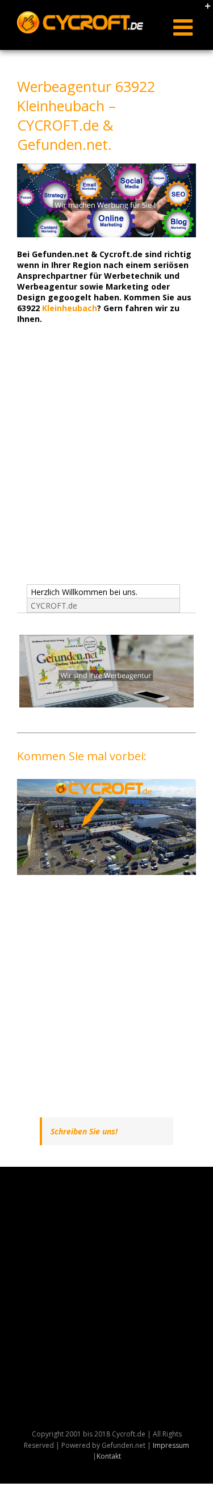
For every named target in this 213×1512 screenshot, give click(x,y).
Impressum (171, 1445)
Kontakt (109, 1456)
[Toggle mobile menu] (184, 27)
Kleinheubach (69, 308)
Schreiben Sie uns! (84, 1131)
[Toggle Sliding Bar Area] (203, 10)
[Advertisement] (106, 464)
